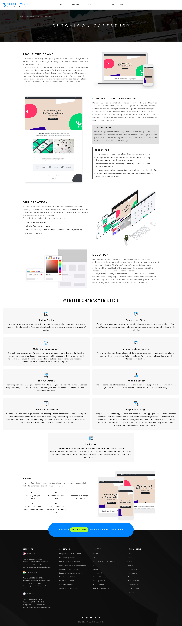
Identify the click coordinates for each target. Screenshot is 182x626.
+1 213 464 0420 (79, 530)
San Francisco (133, 588)
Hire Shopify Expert (67, 558)
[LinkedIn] (82, 618)
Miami (129, 577)
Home (22, 16)
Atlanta (130, 554)
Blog (95, 565)
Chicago (130, 561)
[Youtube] (91, 618)
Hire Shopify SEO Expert (69, 577)
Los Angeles (132, 573)
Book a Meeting (99, 577)
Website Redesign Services (70, 569)
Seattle (130, 592)
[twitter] (99, 618)
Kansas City (132, 569)
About (95, 558)
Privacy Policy (99, 581)
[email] (95, 618)
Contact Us (98, 573)
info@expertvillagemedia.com (39, 567)
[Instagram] (87, 618)
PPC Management (66, 581)
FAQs (95, 569)
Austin (130, 558)
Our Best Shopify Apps (102, 588)
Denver (130, 565)
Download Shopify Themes (104, 561)
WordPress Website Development (73, 565)
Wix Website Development (70, 561)
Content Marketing (67, 585)
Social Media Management (69, 588)
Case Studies (29, 16)
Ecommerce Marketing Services (72, 573)
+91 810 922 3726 (36, 578)
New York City (133, 581)
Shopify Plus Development (70, 554)
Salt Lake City (133, 585)
